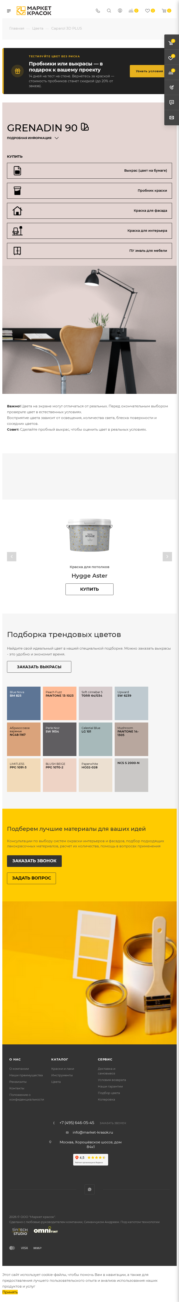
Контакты (16, 1088)
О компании (19, 1068)
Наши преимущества (26, 1075)
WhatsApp (90, 1189)
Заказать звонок (34, 860)
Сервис (105, 1059)
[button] (11, 556)
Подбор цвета (109, 1093)
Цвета (56, 1082)
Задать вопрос (31, 878)
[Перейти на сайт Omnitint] (44, 1235)
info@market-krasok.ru (93, 1132)
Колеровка (106, 1099)
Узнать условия (149, 71)
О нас (15, 1059)
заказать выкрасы (39, 667)
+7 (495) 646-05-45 (76, 1123)
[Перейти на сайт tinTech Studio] (18, 1235)
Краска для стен (89, 567)
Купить (89, 589)
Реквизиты (18, 1082)
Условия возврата (112, 1080)
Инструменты (62, 1075)
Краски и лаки (62, 1068)
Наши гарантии (110, 1086)
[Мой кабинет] (120, 11)
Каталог (59, 1059)
